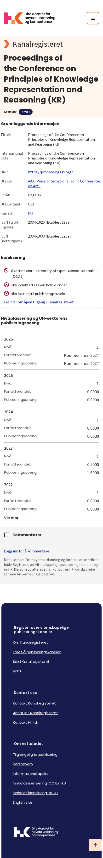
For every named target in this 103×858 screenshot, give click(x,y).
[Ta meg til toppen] (95, 845)
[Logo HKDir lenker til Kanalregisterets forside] (32, 18)
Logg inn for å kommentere (26, 551)
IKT (31, 213)
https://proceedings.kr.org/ (50, 172)
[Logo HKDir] (51, 832)
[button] (51, 518)
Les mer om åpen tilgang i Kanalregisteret (39, 302)
